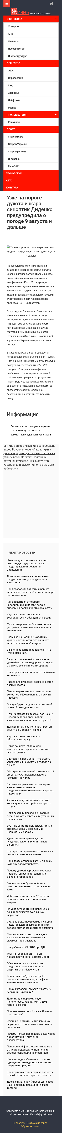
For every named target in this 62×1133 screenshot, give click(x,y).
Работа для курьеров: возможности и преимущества (30, 683)
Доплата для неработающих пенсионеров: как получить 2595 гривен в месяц (27, 1001)
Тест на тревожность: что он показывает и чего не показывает (28, 955)
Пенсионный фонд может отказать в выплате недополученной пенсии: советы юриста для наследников (30, 1049)
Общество (13, 63)
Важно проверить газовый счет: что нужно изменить (29, 651)
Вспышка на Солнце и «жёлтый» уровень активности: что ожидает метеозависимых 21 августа (28, 640)
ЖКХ (10, 70)
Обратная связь (30, 1126)
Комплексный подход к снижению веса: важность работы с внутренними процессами (31, 816)
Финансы (13, 41)
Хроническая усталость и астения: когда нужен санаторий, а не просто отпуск (29, 803)
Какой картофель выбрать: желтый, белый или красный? (29, 990)
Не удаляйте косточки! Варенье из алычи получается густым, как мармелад (28, 912)
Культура (12, 187)
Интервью (13, 158)
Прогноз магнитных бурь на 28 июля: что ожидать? (29, 1012)
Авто (9, 180)
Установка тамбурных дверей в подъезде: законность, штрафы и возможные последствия (27, 979)
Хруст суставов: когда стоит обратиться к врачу (24, 737)
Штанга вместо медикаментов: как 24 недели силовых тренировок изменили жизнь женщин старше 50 (30, 717)
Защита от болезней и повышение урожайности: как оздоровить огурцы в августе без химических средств (30, 662)
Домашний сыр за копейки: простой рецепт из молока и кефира (29, 728)
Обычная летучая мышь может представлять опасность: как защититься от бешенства (26, 966)
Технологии (14, 173)
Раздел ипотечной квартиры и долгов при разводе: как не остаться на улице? (29, 453)
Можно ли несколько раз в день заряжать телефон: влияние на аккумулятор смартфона (27, 937)
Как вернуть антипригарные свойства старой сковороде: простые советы (30, 1073)
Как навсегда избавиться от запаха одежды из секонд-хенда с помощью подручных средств (29, 1062)
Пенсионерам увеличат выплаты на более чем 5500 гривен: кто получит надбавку (29, 694)
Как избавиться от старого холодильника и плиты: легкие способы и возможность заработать (29, 605)
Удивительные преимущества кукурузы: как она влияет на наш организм (27, 841)
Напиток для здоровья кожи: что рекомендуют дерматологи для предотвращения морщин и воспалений (27, 564)
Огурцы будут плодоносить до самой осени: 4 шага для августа (29, 705)
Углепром (13, 26)
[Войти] (51, 3)
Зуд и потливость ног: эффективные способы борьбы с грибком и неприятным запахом (29, 828)
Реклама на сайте (37, 1123)
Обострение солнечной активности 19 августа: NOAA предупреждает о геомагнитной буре (30, 774)
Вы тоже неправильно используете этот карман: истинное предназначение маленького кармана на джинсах (30, 788)
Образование (15, 78)
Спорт (11, 129)
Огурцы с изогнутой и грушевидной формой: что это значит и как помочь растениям (30, 1024)
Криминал (14, 122)
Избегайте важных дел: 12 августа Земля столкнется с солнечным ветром (28, 899)
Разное (12, 107)
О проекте (19, 1123)
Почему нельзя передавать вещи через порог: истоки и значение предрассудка (31, 1037)
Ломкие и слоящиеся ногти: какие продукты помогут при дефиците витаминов (28, 579)
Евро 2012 (14, 166)
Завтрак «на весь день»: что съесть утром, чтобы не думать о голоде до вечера (29, 762)
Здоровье (13, 92)
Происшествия (17, 114)
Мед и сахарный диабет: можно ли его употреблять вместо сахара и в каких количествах (30, 627)
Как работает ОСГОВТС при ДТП (26, 947)
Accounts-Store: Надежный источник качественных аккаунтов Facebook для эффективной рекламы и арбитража (28, 462)
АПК (10, 33)
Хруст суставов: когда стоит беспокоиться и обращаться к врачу (29, 616)
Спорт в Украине (17, 144)
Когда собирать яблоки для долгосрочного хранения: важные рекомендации (28, 749)
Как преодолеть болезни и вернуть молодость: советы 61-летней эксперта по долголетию (31, 592)
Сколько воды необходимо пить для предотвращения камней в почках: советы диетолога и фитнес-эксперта (30, 924)
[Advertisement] (31, 501)
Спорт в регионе (17, 151)
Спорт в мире (15, 136)
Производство (16, 48)
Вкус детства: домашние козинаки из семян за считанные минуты (30, 852)
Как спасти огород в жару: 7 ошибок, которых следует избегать (29, 862)
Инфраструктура (17, 56)
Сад (10, 85)
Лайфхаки (14, 100)
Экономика (15, 19)
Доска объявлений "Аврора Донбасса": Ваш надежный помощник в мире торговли (31, 1085)
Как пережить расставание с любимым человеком (31, 673)
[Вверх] (6, 3)
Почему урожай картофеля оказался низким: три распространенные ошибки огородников (29, 873)
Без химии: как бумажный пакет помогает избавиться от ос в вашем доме (29, 886)
